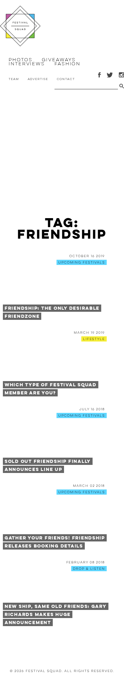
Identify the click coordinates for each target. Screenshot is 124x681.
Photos (20, 60)
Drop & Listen (89, 569)
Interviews (27, 64)
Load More (62, 643)
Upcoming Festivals (81, 262)
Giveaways (59, 60)
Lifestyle (94, 339)
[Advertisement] (62, 154)
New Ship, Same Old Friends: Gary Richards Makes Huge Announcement (56, 614)
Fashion (67, 64)
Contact (66, 79)
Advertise (38, 79)
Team (14, 79)
